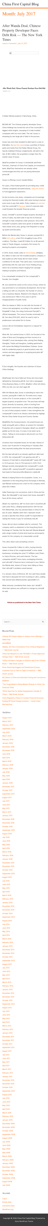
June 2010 (6, 1102)
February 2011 (7, 1073)
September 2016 (8, 830)
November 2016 (8, 823)
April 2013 (6, 979)
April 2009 (6, 1152)
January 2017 (7, 815)
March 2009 (7, 1156)
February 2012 (7, 1029)
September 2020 (8, 729)
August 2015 (7, 877)
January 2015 (7, 902)
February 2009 (8, 1160)
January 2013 (7, 989)
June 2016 (6, 841)
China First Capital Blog (20, 3)
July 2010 (6, 1098)
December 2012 (8, 993)
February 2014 (7, 942)
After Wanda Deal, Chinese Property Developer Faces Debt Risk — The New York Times (22, 32)
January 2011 (7, 1076)
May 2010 (6, 1105)
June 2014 (6, 928)
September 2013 (8, 960)
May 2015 (6, 888)
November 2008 (8, 1171)
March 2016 (6, 852)
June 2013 (6, 971)
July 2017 (5, 801)
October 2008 (7, 1174)
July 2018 (5, 772)
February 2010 (7, 1116)
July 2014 (6, 924)
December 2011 (8, 1037)
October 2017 (7, 790)
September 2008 (8, 1178)
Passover (22, 206)
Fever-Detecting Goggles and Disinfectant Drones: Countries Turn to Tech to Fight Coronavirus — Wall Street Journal (21, 670)
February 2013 (7, 986)
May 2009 (6, 1149)
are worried (40, 203)
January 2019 (7, 768)
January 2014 (7, 946)
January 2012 (7, 1033)
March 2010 (6, 1113)
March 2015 (6, 895)
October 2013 (7, 957)
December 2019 (8, 747)
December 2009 (8, 1124)
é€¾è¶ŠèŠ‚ (6, 643)
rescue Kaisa (30, 253)
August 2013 (7, 964)
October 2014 (7, 913)
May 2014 (6, 931)
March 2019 (6, 761)
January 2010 (7, 1120)
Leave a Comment (9, 43)
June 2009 (6, 1145)
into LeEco (11, 238)
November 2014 (8, 910)
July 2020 (6, 732)
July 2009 (6, 1142)
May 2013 (6, 975)
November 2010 (8, 1084)
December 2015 (8, 863)
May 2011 (5, 1062)
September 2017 (8, 794)
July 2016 (6, 837)
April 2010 (6, 1109)
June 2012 (6, 1015)
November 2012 (8, 997)
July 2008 (6, 1185)
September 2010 (8, 1091)
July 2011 (5, 1055)
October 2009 (7, 1131)
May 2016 (6, 845)
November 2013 (8, 953)
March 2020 (7, 736)
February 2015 (7, 899)
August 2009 (7, 1138)
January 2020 (7, 743)
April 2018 (6, 779)
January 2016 (7, 859)
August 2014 (7, 921)
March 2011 (6, 1069)
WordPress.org (7, 1209)
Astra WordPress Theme (24, 1221)
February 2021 (7, 725)
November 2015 (8, 866)
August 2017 (7, 797)
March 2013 (6, 982)
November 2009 (8, 1127)
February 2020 (7, 739)
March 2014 (6, 939)
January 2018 (7, 783)
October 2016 (7, 826)
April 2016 (6, 848)
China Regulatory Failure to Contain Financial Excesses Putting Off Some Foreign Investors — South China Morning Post (23, 701)
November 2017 (8, 787)
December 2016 (8, 819)
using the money (37, 189)
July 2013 (6, 968)
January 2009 (7, 1163)
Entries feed (6, 1202)
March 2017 (6, 812)
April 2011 (5, 1065)
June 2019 (6, 754)
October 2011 (7, 1044)
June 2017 (6, 805)
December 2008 (8, 1167)
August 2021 (7, 718)
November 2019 (8, 750)
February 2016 (7, 855)
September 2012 (8, 1004)
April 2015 (6, 892)
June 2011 (6, 1058)
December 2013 (8, 950)
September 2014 (8, 917)
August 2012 (7, 1008)
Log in (4, 1199)
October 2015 (7, 870)
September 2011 (8, 1047)
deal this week (18, 145)
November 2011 (8, 1040)
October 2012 (7, 1000)
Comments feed (8, 1206)
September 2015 (8, 874)
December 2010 (8, 1080)
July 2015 (5, 881)
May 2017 (6, 808)
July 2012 (5, 1011)
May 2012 (6, 1018)
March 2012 (6, 1026)
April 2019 (6, 758)
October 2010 (7, 1087)
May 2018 (6, 776)
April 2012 (6, 1022)
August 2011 (6, 1051)
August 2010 (7, 1095)
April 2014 (6, 935)
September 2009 (8, 1134)
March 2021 (6, 721)
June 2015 (6, 884)
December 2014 (8, 906)
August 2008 (7, 1181)
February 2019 (7, 765)
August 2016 (7, 834)
